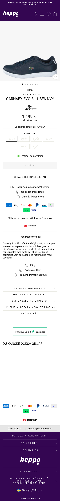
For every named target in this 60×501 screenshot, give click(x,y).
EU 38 (36, 138)
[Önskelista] (49, 14)
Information (29, 450)
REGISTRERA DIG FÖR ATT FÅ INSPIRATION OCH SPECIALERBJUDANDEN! (29, 481)
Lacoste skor (30, 95)
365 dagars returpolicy (30, 301)
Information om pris (29, 288)
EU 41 (36, 146)
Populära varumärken (29, 436)
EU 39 (48, 138)
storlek (30, 133)
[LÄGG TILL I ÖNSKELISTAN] (19, 354)
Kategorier (29, 443)
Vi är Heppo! (29, 471)
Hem (29, 90)
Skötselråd (30, 314)
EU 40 (24, 146)
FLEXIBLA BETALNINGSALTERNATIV (30, 307)
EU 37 (24, 138)
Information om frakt (30, 295)
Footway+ (47, 218)
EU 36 (11, 138)
